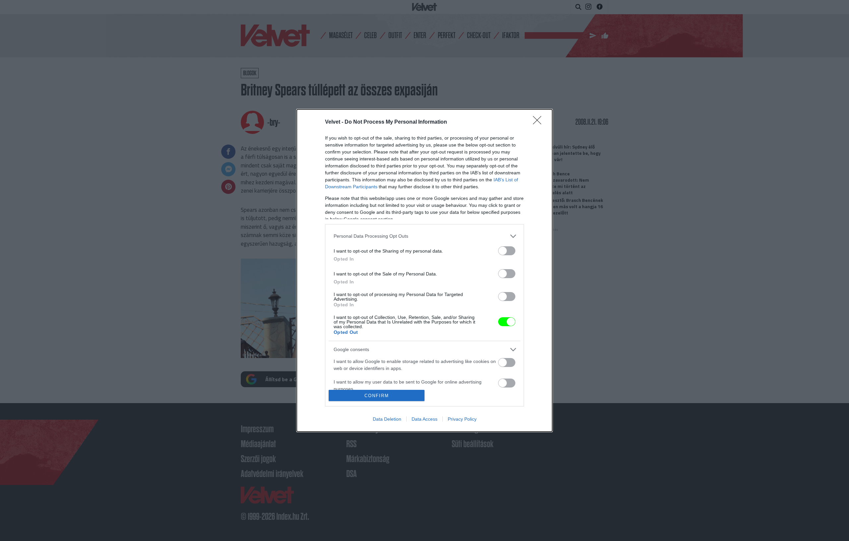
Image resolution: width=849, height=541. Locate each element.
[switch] (506, 250)
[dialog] (424, 270)
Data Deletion (387, 419)
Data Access (424, 419)
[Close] (539, 122)
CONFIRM (376, 395)
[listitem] (424, 236)
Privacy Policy (462, 419)
